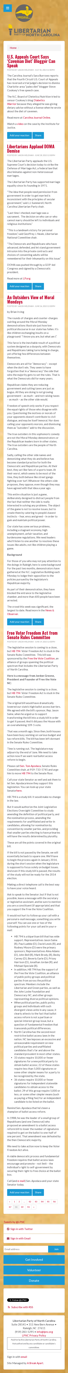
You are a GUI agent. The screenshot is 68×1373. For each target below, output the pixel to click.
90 (28, 1207)
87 (10, 1207)
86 (54, 1201)
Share (38, 135)
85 (48, 1201)
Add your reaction (19, 135)
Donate (34, 1280)
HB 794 (16, 651)
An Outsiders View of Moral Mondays (30, 299)
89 (22, 1207)
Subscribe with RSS (22, 1307)
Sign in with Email (20, 1238)
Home (13, 47)
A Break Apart (35, 1363)
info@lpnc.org (45, 1331)
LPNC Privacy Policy (34, 1335)
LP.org (27, 278)
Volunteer (34, 1270)
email (24, 1356)
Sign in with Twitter (21, 1228)
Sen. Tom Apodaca (30, 765)
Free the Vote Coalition (41, 658)
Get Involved (34, 1259)
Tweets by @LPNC (14, 1221)
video (20, 123)
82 (30, 1201)
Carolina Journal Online (36, 117)
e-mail (21, 1180)
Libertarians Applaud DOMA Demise (31, 148)
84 (42, 1201)
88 (16, 1207)
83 (36, 1201)
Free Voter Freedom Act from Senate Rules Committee (32, 635)
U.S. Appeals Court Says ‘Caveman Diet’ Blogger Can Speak (31, 61)
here (19, 790)
